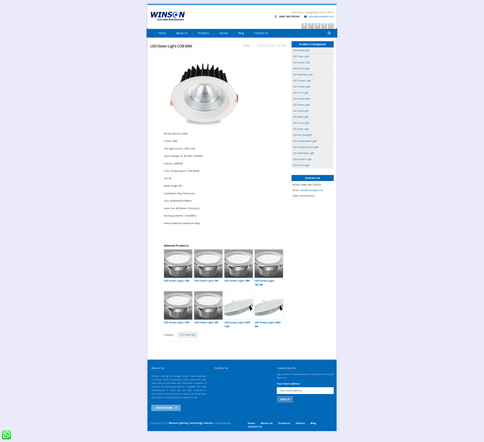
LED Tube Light (301, 56)
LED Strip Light (301, 129)
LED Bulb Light (300, 116)
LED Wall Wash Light (303, 153)
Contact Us (261, 33)
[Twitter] (304, 26)
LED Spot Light (301, 110)
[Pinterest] (324, 26)
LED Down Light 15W (176, 322)
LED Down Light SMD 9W (268, 324)
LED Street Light (301, 86)
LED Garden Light (302, 159)
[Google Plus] (331, 26)
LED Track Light (301, 123)
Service (223, 33)
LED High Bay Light (303, 74)
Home (162, 33)
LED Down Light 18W (237, 280)
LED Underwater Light (305, 141)
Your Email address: (288, 383)
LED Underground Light (305, 147)
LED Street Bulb (301, 98)
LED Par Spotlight (302, 135)
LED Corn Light (301, 92)
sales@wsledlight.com (321, 16)
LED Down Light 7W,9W (265, 282)
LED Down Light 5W (206, 280)
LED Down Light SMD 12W (237, 324)
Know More (164, 407)
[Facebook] (311, 26)
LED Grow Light (301, 165)
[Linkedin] (317, 26)
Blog (241, 33)
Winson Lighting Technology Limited (190, 422)
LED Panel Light (301, 50)
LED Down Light (187, 334)
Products (203, 33)
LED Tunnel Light (302, 80)
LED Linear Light (301, 62)
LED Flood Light (301, 68)
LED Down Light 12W (176, 280)
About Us (182, 33)
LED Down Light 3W (206, 322)
